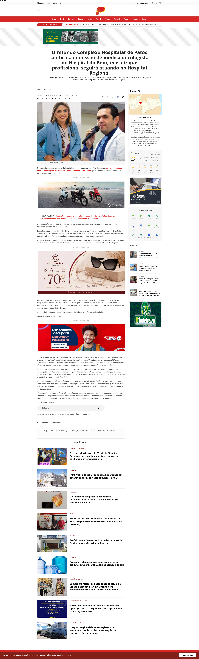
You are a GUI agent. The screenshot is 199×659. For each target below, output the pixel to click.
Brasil (62, 19)
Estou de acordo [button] (187, 655)
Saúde (135, 19)
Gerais (54, 19)
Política (107, 19)
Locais (80, 19)
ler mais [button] (68, 655)
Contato (144, 19)
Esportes (71, 19)
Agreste (126, 19)
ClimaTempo (156, 154)
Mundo (89, 19)
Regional (117, 19)
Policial (98, 19)
